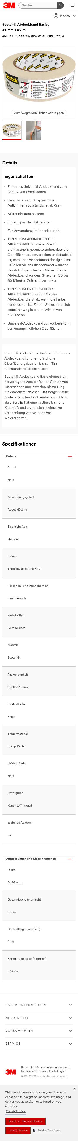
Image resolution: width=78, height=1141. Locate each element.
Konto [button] (65, 16)
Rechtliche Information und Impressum (44, 1067)
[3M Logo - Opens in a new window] (9, 5)
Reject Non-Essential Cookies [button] (25, 1121)
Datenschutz (29, 1071)
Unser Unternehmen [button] (25, 1005)
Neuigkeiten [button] (17, 1018)
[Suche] (60, 5)
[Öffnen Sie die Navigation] (72, 5)
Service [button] (13, 1044)
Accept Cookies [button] (18, 1130)
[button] (46, 1130)
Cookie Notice (16, 1111)
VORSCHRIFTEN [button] (19, 1031)
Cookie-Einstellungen (52, 1071)
